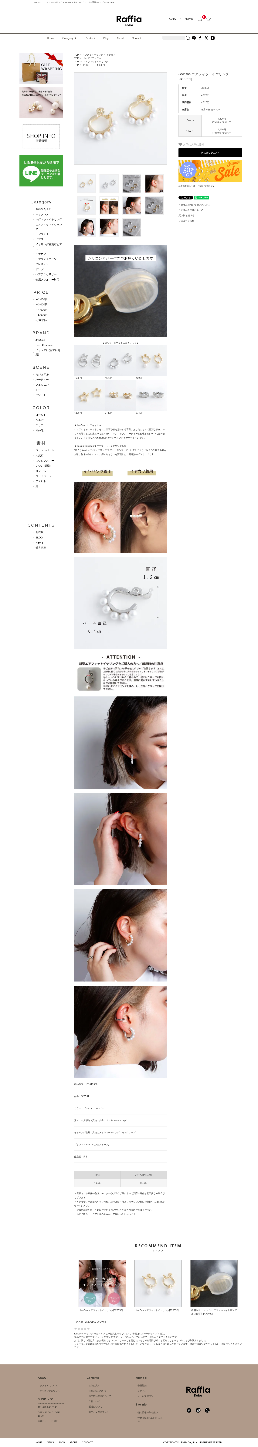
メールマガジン (145, 1396)
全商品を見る (43, 209)
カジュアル (42, 374)
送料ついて (94, 1401)
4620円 (78, 378)
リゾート (41, 394)
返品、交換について (99, 1412)
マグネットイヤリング (49, 219)
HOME (39, 1442)
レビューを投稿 (186, 220)
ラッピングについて (50, 1390)
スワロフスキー (45, 460)
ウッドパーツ (43, 476)
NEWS (39, 542)
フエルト (41, 481)
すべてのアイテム (92, 58)
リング (39, 269)
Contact (136, 38)
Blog (106, 38)
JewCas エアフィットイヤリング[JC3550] (101, 1310)
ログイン (142, 1390)
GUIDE (172, 19)
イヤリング (42, 233)
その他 (39, 430)
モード (39, 389)
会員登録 (142, 1385)
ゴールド (41, 414)
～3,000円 (42, 304)
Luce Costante (44, 345)
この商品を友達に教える (190, 210)
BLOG (39, 537)
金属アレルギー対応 (47, 279)
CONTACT (87, 1442)
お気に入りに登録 (193, 144)
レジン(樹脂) (43, 465)
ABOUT (73, 1442)
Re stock (90, 38)
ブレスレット (43, 263)
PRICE (86, 65)
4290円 (139, 378)
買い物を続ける (186, 215)
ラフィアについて (49, 1385)
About (120, 38)
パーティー (42, 379)
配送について (95, 1406)
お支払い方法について (100, 1396)
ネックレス (42, 214)
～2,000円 (42, 299)
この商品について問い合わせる (194, 205)
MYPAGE (189, 19)
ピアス (39, 239)
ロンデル (41, 470)
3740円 (109, 413)
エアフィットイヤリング (95, 61)
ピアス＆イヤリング (93, 55)
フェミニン (42, 384)
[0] (200, 19)
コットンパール (45, 450)
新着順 (39, 532)
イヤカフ (110, 55)
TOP (76, 55)
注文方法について (98, 1390)
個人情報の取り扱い (147, 1412)
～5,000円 (42, 314)
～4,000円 (99, 65)
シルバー (41, 420)
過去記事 (41, 547)
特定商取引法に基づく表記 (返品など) (196, 186)
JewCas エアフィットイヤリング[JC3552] (156, 1310)
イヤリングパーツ (46, 258)
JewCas (40, 339)
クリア (39, 425)
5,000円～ (42, 320)
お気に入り (94, 1385)
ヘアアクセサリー (46, 274)
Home (50, 38)
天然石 (39, 455)
